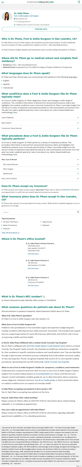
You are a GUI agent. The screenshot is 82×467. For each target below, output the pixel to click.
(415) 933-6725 (41, 29)
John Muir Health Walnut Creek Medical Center (45, 346)
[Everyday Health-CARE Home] (40, 2)
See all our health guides (45, 380)
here (15, 112)
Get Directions (33, 254)
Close (77, 466)
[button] (78, 2)
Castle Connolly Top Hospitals (56, 362)
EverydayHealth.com (44, 374)
